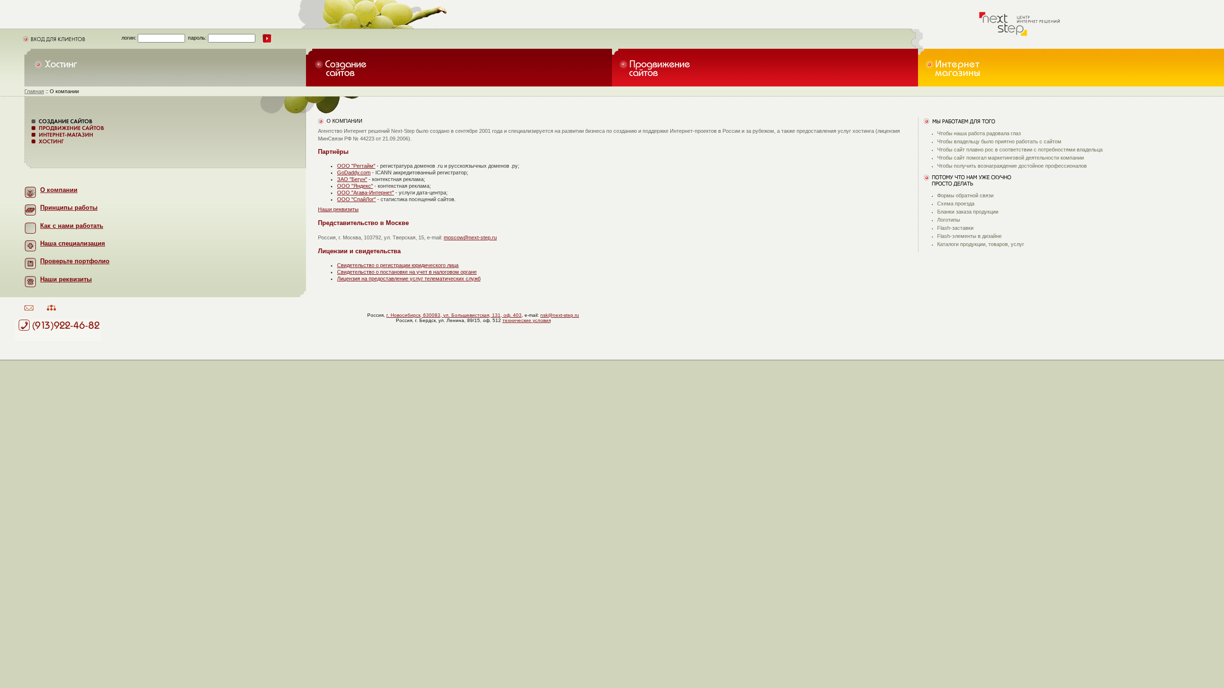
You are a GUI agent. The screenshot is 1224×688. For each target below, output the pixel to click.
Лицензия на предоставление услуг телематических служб (409, 278)
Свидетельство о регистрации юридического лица (398, 265)
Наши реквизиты (338, 209)
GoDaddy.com (354, 172)
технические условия (527, 320)
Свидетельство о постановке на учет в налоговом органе (407, 272)
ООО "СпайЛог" (356, 199)
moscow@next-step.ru (470, 237)
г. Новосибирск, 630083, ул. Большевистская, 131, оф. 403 (454, 315)
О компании (58, 190)
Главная (34, 91)
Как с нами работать (71, 225)
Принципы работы (69, 207)
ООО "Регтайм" (356, 166)
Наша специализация (72, 243)
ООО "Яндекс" (355, 186)
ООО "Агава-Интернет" (365, 192)
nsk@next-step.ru (559, 315)
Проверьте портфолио (74, 261)
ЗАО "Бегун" (352, 179)
